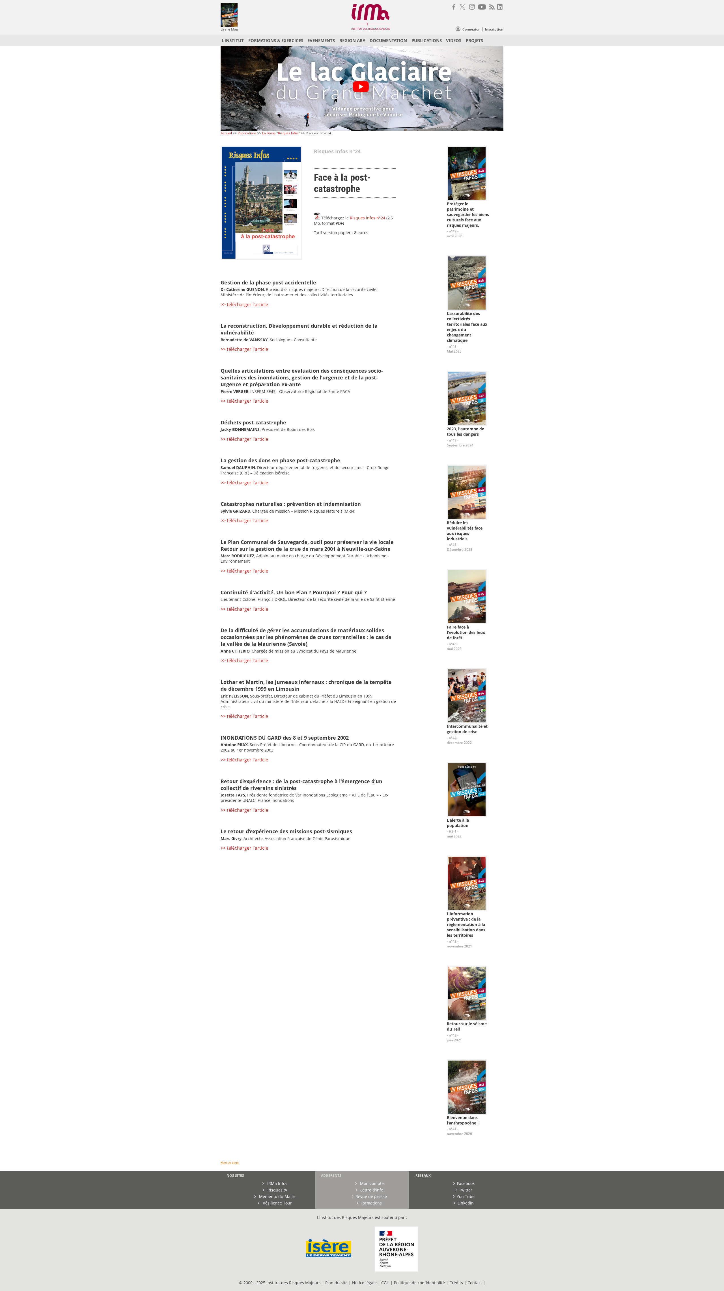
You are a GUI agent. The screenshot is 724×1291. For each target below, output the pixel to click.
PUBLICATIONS (426, 40)
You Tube (466, 1196)
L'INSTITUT (233, 40)
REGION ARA (352, 40)
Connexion (471, 29)
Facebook (466, 1183)
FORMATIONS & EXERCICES (275, 40)
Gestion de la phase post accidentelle (268, 282)
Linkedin (466, 1203)
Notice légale (364, 1282)
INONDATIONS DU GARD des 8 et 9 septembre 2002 (285, 737)
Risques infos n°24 (367, 218)
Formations (371, 1203)
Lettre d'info (371, 1190)
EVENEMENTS (321, 40)
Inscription (494, 29)
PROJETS (474, 40)
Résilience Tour (277, 1203)
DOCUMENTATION (388, 40)
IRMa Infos (276, 1183)
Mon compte (371, 1183)
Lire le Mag (229, 29)
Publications (247, 133)
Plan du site (336, 1282)
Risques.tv (276, 1190)
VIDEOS (453, 40)
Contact (475, 1282)
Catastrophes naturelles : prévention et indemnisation (291, 503)
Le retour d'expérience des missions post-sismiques (286, 831)
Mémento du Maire (277, 1196)
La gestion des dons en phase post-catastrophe (280, 460)
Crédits (456, 1282)
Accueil (226, 133)
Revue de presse (371, 1196)
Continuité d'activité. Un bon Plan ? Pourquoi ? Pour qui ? (294, 592)
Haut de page (230, 1162)
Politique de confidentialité (419, 1282)
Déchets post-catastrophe (253, 422)
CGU (385, 1282)
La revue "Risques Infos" (281, 133)
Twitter (465, 1190)
